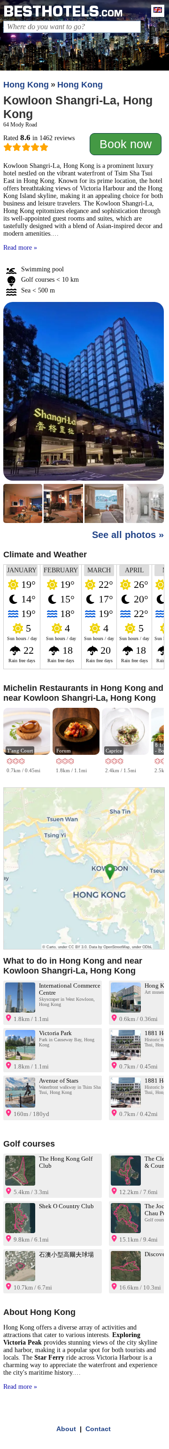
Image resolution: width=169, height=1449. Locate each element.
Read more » (20, 247)
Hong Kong (26, 84)
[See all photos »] (83, 413)
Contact (98, 1428)
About (66, 1428)
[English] (155, 11)
